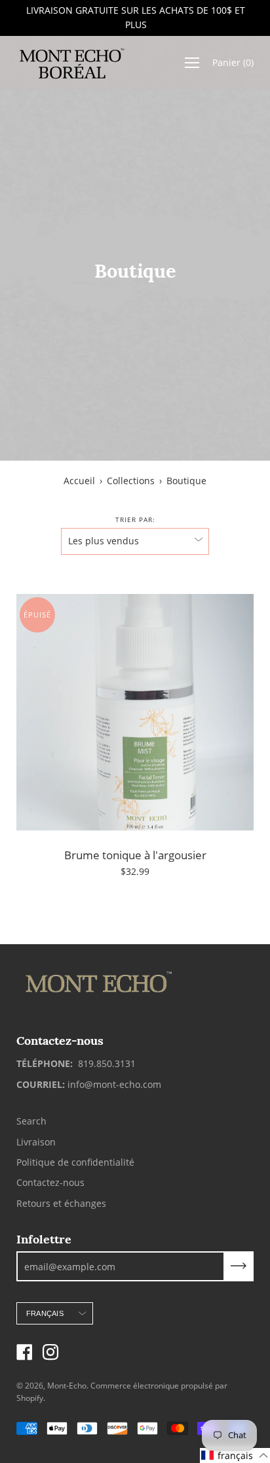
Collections (131, 480)
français (45, 1313)
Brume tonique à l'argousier (135, 855)
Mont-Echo (67, 1385)
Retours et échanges (61, 1203)
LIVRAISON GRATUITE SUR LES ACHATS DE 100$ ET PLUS (135, 17)
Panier (233, 62)
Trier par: (135, 519)
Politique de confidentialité (75, 1162)
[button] (235, 1455)
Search (31, 1121)
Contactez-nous (50, 1182)
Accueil (79, 480)
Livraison (36, 1142)
